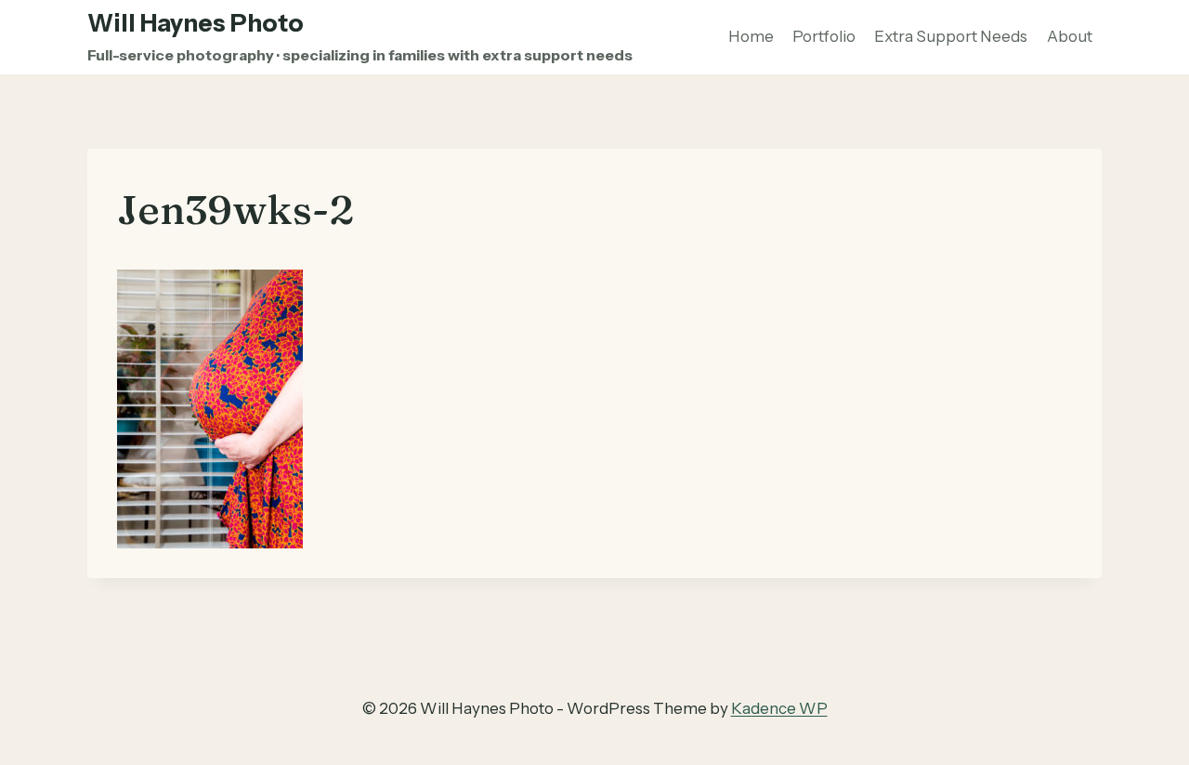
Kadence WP (779, 708)
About (1069, 36)
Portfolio (824, 36)
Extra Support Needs (950, 36)
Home (751, 36)
